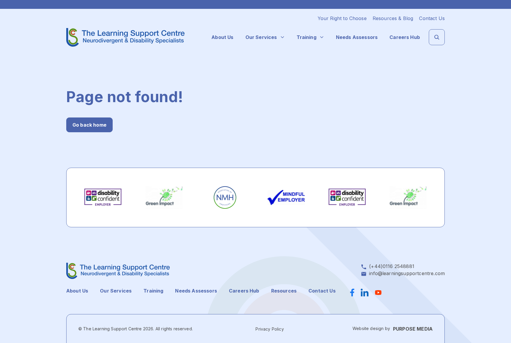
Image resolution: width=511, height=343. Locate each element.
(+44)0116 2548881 (391, 266)
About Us (222, 37)
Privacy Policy (270, 328)
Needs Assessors (357, 37)
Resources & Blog (393, 18)
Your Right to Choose (342, 18)
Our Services (261, 37)
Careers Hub (404, 37)
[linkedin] (364, 292)
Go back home (89, 125)
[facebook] (354, 292)
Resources (284, 291)
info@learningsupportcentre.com (407, 273)
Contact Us (432, 18)
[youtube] (378, 292)
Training (306, 37)
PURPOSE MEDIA (413, 329)
